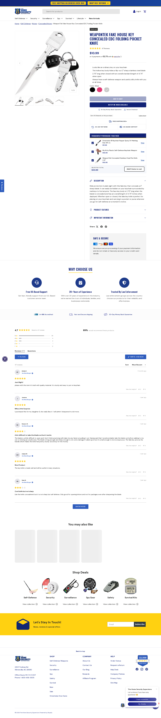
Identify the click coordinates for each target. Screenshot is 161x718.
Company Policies (118, 674)
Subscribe (140, 624)
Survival (53, 683)
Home (17, 24)
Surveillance (70, 597)
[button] (118, 48)
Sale (51, 691)
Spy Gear (90, 597)
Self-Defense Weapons (59, 661)
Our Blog (86, 669)
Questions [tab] (31, 351)
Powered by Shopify (46, 713)
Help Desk (114, 669)
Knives (34, 24)
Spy (51, 674)
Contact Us (87, 665)
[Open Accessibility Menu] (5, 359)
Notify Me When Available (118, 105)
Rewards (86, 674)
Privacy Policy (116, 678)
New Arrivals (94, 18)
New (51, 687)
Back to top (80, 651)
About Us (86, 661)
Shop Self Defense (97, 3)
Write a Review (137, 357)
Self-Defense (26, 24)
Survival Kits (131, 597)
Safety (110, 597)
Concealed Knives (45, 24)
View (143, 143)
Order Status (116, 661)
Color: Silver (94, 86)
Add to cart (118, 99)
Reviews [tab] (20, 351)
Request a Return (117, 665)
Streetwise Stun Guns (58, 696)
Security (50, 597)
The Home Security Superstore (29, 713)
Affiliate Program (89, 678)
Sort (127, 365)
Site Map (114, 683)
